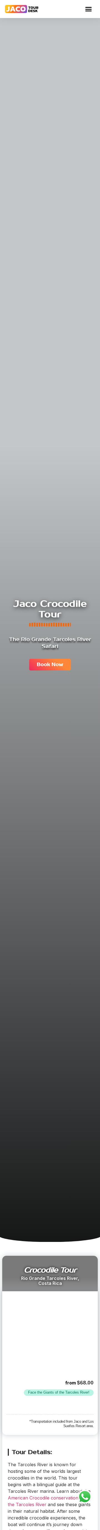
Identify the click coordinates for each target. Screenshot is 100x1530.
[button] (88, 9)
